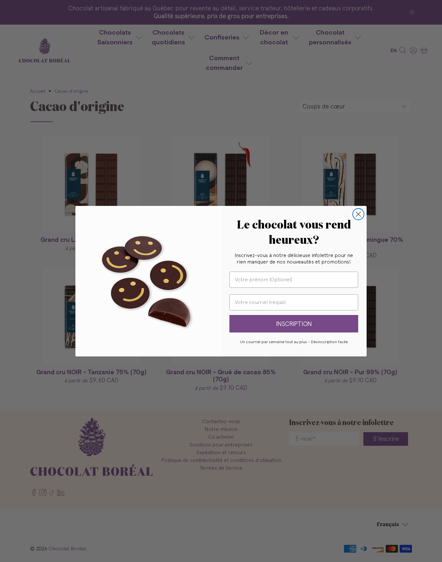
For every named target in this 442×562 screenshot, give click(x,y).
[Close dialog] (358, 214)
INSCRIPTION (294, 324)
